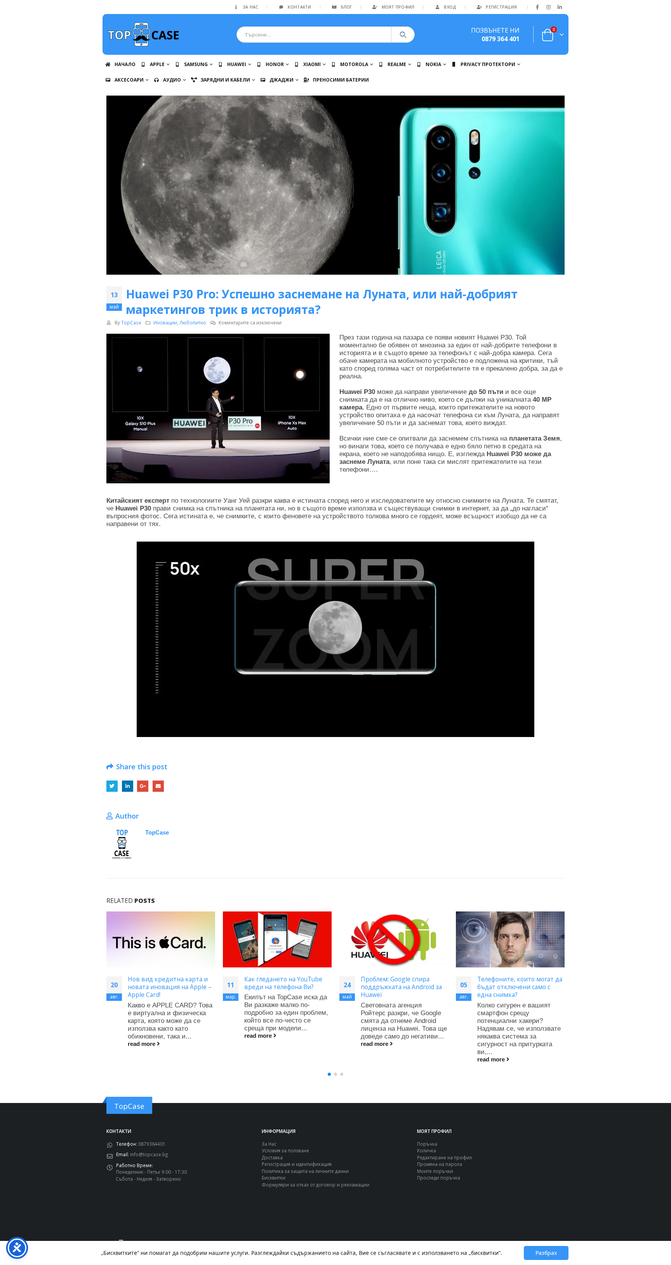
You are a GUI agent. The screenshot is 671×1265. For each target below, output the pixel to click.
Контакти (299, 7)
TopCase (131, 322)
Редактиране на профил (444, 1157)
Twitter (112, 786)
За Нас (251, 7)
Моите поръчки (435, 1171)
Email (158, 786)
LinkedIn (127, 786)
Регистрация (501, 7)
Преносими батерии (341, 80)
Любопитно (192, 322)
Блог (346, 7)
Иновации (165, 322)
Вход (450, 7)
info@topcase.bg (149, 1154)
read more (142, 1043)
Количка (426, 1150)
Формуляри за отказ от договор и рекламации (315, 1184)
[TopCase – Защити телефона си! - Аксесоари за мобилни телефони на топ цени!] (143, 34)
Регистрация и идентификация (297, 1164)
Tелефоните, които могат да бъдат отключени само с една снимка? (519, 987)
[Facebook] (537, 7)
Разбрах (546, 1252)
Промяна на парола (439, 1164)
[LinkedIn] (560, 7)
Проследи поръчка (438, 1177)
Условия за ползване (285, 1150)
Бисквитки (273, 1177)
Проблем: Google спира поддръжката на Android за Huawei (401, 987)
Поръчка (427, 1144)
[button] (329, 1074)
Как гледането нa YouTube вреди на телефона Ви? (283, 983)
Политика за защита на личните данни (305, 1171)
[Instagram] (549, 7)
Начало (125, 64)
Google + (142, 786)
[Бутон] (402, 34)
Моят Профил (398, 7)
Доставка (272, 1157)
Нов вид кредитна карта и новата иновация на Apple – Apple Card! (170, 987)
